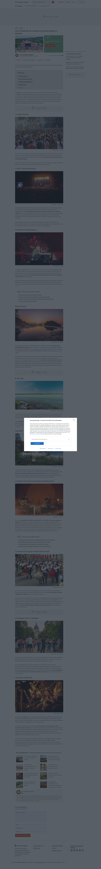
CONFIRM (37, 443)
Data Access (50, 448)
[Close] (74, 420)
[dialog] (50, 434)
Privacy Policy (58, 448)
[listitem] (50, 439)
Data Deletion (43, 448)
